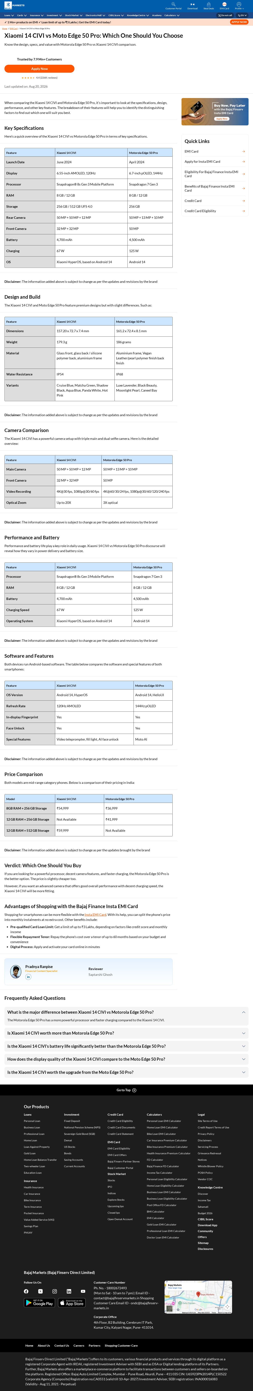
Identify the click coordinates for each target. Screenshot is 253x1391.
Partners (94, 1345)
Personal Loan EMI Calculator (164, 1120)
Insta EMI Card (95, 915)
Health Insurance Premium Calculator (169, 1153)
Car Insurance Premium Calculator (167, 1140)
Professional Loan (34, 1133)
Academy (157, 15)
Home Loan (30, 1140)
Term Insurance (33, 1206)
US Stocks (69, 1146)
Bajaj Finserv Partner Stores (124, 1161)
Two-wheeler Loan (34, 1166)
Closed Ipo (114, 1212)
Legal (201, 1114)
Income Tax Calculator (159, 1172)
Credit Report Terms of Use (213, 1127)
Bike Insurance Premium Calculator (167, 1146)
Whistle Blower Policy (210, 1166)
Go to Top (124, 1090)
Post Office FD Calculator (162, 1205)
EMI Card (14, 28)
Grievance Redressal (209, 1153)
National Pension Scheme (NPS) (82, 1127)
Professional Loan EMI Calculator (166, 1230)
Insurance (35, 15)
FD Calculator (155, 1159)
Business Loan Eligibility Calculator (167, 1198)
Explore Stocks (116, 1199)
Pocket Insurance (34, 1213)
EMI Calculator (155, 1218)
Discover (203, 1193)
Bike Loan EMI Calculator (161, 1133)
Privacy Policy (206, 1133)
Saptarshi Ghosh (100, 974)
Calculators (170, 15)
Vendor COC (205, 1179)
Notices (202, 1159)
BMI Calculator (155, 1211)
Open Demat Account (120, 1219)
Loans (7, 15)
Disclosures (205, 1248)
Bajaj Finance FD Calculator (163, 1166)
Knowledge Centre (136, 15)
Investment (52, 15)
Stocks (111, 1180)
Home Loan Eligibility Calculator (165, 1185)
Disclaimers (205, 1140)
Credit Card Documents (121, 1127)
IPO (110, 1186)
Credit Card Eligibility (120, 1120)
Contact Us (61, 1345)
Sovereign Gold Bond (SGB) (79, 1133)
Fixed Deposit (72, 1120)
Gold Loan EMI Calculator (162, 1224)
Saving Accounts (73, 1159)
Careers (79, 1345)
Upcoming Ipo (116, 1206)
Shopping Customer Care (121, 1345)
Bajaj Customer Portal (120, 1167)
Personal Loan (32, 1120)
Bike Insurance (32, 1200)
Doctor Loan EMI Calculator (163, 1237)
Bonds (67, 1153)
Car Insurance (32, 1193)
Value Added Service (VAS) (39, 1219)
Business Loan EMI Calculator (164, 1192)
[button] (239, 6)
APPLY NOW (239, 21)
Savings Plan (31, 1226)
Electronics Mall (93, 15)
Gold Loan (30, 1153)
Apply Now (39, 69)
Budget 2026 (205, 1213)
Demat (68, 1140)
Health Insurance (34, 1187)
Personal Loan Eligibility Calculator (167, 1179)
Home (4, 28)
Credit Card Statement (121, 1133)
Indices (112, 1193)
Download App (207, 1225)
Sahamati (203, 1206)
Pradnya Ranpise (39, 966)
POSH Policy (205, 1172)
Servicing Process (208, 1146)
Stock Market (72, 15)
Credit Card (115, 1114)
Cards (20, 15)
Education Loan (33, 1172)
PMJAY (28, 1232)
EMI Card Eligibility (119, 1148)
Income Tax (204, 1200)
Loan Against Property (37, 1146)
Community (205, 1231)
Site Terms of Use (207, 1120)
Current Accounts (74, 1166)
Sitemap (203, 1243)
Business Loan (32, 1127)
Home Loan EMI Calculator (162, 1127)
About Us (44, 1345)
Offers (202, 1237)
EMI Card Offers (117, 1154)
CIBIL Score (114, 15)
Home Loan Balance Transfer (40, 1159)
